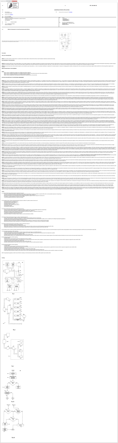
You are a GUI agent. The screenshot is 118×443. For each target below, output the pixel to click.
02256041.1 (11, 14)
